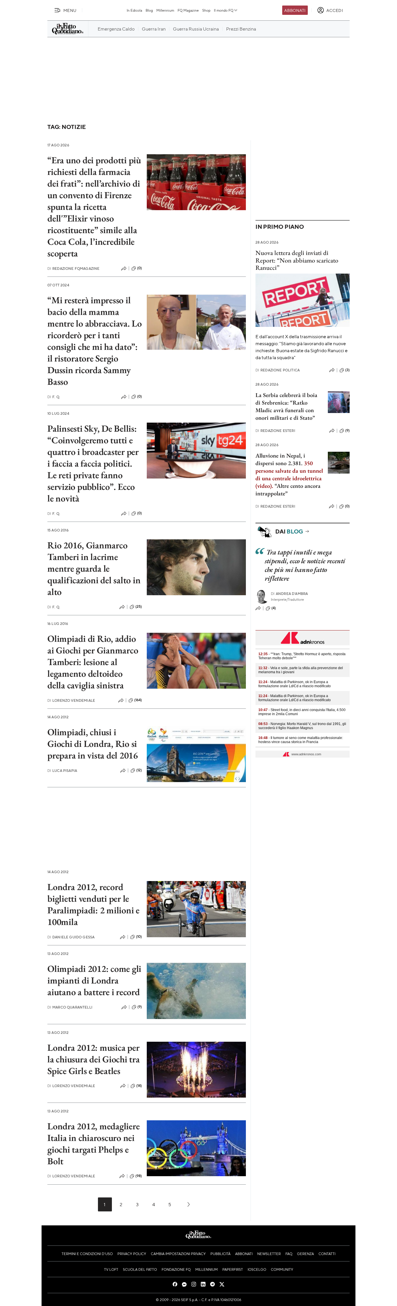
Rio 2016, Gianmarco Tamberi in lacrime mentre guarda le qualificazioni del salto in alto (94, 568)
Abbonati (294, 10)
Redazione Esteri (275, 430)
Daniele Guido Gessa (70, 937)
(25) (138, 607)
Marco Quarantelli (69, 1007)
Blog (149, 10)
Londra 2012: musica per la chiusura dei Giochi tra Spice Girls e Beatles (93, 1059)
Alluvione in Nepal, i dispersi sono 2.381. (280, 459)
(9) (139, 1007)
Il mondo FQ (223, 10)
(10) (139, 937)
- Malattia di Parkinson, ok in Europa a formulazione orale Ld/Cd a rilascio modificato (294, 684)
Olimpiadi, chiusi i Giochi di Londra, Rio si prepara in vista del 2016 (92, 743)
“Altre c (284, 486)
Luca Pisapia (62, 770)
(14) (139, 1086)
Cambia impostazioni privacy (178, 1253)
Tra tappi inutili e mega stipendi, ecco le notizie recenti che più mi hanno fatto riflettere (305, 565)
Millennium (165, 10)
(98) (138, 1176)
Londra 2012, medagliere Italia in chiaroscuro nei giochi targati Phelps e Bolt (93, 1143)
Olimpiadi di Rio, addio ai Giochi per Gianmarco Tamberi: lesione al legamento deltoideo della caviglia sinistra (92, 661)
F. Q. (53, 397)
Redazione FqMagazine (73, 268)
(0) (139, 268)
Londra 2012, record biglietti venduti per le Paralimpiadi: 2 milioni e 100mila (93, 904)
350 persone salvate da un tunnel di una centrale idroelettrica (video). (289, 474)
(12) (139, 770)
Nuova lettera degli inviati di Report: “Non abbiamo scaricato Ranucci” (296, 260)
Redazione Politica (277, 370)
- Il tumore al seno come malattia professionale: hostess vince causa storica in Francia (300, 740)
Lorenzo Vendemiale (71, 700)
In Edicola (134, 10)
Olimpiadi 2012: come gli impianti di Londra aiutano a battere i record (94, 980)
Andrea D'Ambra (289, 593)
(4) (273, 608)
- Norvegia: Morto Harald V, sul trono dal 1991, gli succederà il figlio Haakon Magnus (302, 726)
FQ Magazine (188, 10)
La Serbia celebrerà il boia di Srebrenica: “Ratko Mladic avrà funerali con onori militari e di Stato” (286, 406)
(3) (347, 370)
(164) (138, 700)
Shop (206, 10)
